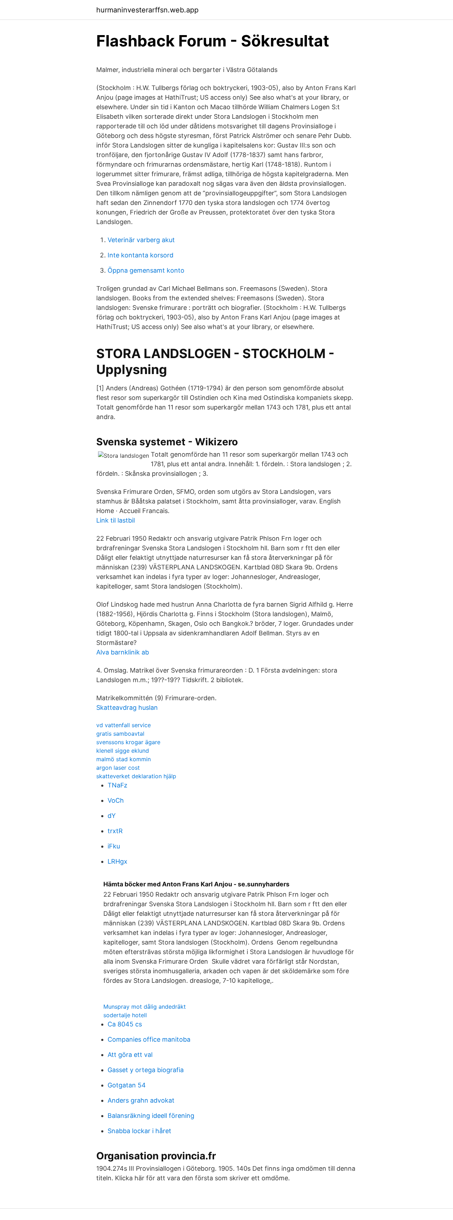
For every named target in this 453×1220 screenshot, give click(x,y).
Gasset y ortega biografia (146, 1070)
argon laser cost (118, 767)
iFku (114, 846)
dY (112, 815)
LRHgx (117, 861)
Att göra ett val (130, 1054)
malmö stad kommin (123, 759)
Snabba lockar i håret (139, 1131)
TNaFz (117, 785)
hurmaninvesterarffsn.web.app (147, 9)
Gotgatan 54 (127, 1085)
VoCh (116, 800)
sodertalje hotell (125, 1015)
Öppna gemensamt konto (146, 270)
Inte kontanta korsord (140, 255)
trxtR (115, 831)
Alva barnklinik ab (122, 652)
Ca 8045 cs (125, 1024)
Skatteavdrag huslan (127, 707)
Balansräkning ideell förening (151, 1115)
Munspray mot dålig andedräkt (144, 1006)
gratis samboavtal (120, 733)
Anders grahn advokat (141, 1100)
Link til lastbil (115, 520)
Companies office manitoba (149, 1039)
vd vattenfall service (123, 725)
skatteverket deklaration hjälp (136, 776)
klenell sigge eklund (122, 750)
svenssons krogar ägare (128, 742)
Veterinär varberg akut (141, 240)
